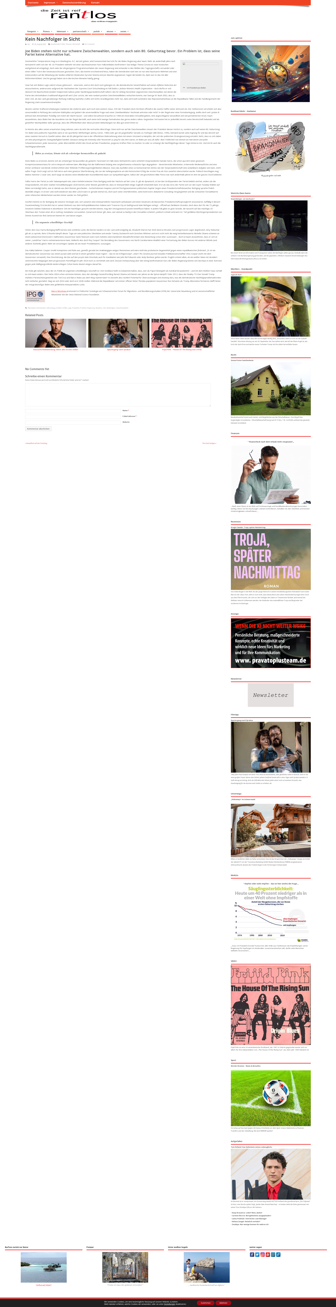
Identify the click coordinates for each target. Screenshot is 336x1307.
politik (97, 31)
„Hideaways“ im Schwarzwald (243, 799)
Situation (99, 308)
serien (123, 31)
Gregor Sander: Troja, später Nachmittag (248, 527)
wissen (110, 31)
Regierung (91, 308)
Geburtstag (50, 308)
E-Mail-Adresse (129, 416)
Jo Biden (59, 308)
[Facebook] (252, 1254)
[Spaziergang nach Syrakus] (271, 747)
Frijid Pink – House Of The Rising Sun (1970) (181, 349)
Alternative (32, 308)
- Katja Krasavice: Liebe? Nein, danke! (246, 1213)
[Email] (273, 1254)
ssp (28, 44)
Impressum (49, 2)
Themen (69, 44)
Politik (62, 44)
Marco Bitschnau (58, 291)
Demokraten (41, 308)
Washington (111, 308)
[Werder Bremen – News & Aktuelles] (271, 1098)
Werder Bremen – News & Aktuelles (246, 1066)
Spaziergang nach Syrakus (118, 349)
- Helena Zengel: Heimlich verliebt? (245, 1221)
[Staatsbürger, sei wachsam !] (271, 225)
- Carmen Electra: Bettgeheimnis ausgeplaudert (251, 1216)
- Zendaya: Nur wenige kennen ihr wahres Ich (250, 1224)
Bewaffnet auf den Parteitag (37, 443)
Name (126, 410)
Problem (83, 308)
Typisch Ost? (236, 275)
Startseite (33, 2)
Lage (69, 308)
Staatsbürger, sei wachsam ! (243, 199)
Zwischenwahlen (122, 308)
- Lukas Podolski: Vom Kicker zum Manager (249, 1219)
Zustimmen (206, 1303)
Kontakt (95, 2)
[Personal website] (278, 1254)
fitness (46, 31)
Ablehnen (223, 1303)
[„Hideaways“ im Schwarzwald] (271, 830)
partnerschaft (79, 31)
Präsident (75, 308)
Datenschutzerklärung (74, 2)
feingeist (31, 31)
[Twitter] (257, 1254)
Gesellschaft (55, 44)
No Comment (89, 44)
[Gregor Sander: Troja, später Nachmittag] (271, 559)
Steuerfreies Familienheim (242, 360)
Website (126, 422)
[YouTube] (268, 1254)
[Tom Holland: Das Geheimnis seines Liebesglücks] (271, 1174)
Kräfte (65, 308)
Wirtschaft (76, 44)
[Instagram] (262, 1254)
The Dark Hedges (208, 443)
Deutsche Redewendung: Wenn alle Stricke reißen (55, 349)
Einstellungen (169, 1304)
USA (104, 308)
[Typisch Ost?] (271, 306)
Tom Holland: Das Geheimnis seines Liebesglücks (251, 1147)
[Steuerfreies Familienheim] (271, 388)
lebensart (61, 31)
